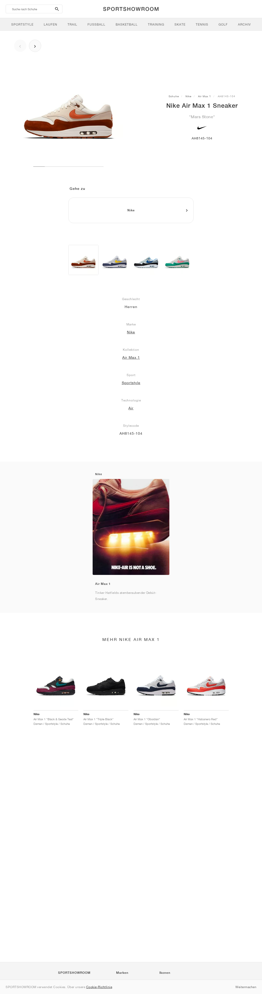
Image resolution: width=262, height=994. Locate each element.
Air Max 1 (204, 96)
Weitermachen (245, 987)
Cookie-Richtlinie (99, 987)
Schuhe (174, 96)
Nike (188, 96)
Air (131, 408)
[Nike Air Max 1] (83, 260)
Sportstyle (131, 383)
